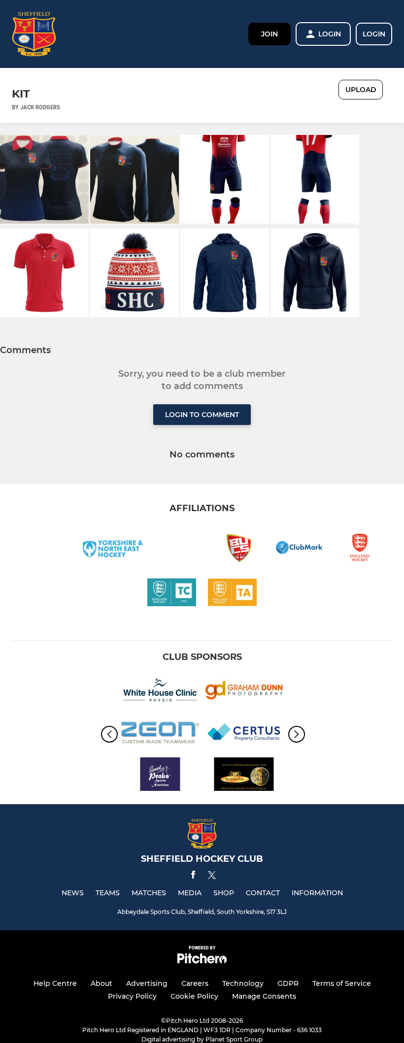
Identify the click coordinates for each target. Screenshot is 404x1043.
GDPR (288, 983)
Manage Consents (264, 996)
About (101, 983)
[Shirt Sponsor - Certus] (243, 734)
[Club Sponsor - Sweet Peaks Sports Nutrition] (160, 775)
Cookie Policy (194, 996)
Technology (243, 983)
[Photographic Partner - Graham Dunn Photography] (243, 692)
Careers (194, 983)
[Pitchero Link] (202, 961)
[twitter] (212, 876)
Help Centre (55, 983)
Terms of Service (341, 983)
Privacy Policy (132, 996)
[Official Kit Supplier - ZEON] (160, 734)
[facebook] (193, 876)
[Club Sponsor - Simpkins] (243, 775)
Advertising (147, 983)
